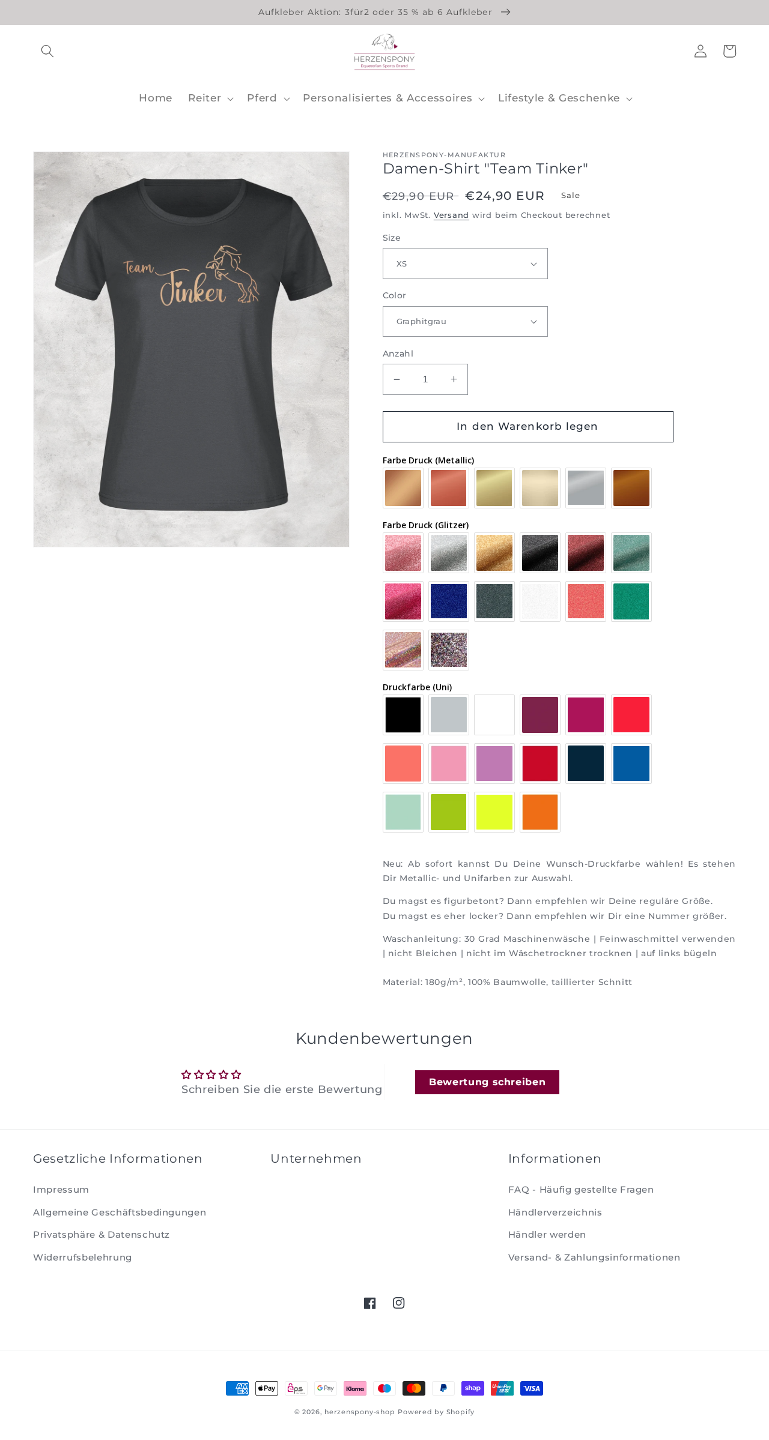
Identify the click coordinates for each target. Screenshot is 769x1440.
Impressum (61, 1189)
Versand (451, 215)
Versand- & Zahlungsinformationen (594, 1257)
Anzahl (398, 353)
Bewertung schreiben (487, 1082)
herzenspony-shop (359, 1412)
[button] (47, 51)
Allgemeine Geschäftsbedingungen (119, 1212)
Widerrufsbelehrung (82, 1257)
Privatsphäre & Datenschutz (101, 1234)
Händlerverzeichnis (555, 1212)
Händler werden (547, 1234)
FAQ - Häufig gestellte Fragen (581, 1189)
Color (395, 295)
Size (392, 237)
